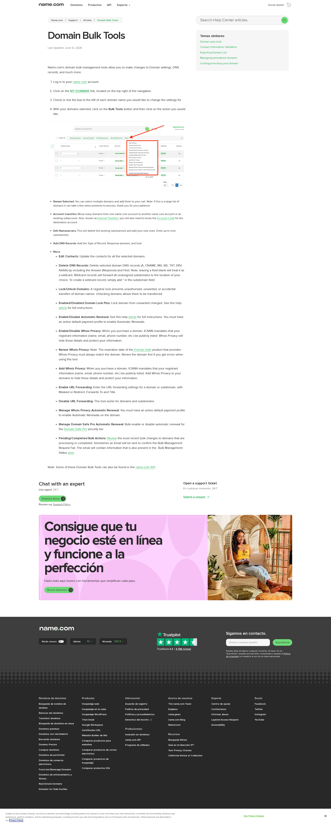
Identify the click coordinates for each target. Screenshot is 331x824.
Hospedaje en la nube (94, 709)
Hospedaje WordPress (94, 714)
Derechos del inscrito (137, 719)
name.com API (145, 467)
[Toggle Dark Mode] (61, 641)
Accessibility (218, 724)
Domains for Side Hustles (53, 789)
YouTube (259, 719)
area (71, 453)
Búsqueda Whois (177, 739)
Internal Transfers (108, 218)
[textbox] (248, 642)
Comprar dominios (49, 749)
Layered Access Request (225, 719)
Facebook (260, 703)
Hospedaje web (90, 703)
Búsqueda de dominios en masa (56, 723)
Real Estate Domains (50, 783)
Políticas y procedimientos (139, 714)
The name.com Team (179, 703)
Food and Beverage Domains (55, 769)
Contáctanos (218, 709)
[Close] (325, 816)
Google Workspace (92, 724)
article (63, 308)
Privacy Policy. (16, 820)
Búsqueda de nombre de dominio (52, 705)
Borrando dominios (49, 739)
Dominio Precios (48, 744)
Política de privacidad (137, 709)
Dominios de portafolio (52, 755)
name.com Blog (176, 719)
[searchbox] (238, 20)
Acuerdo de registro (136, 703)
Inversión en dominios (137, 734)
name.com (80, 82)
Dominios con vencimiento (53, 734)
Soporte (123, 4)
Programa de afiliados (137, 745)
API (109, 4)
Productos (95, 4)
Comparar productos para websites (96, 742)
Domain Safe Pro (75, 429)
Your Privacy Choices (180, 750)
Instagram (260, 714)
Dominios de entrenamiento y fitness (55, 776)
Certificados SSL (91, 730)
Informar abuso (220, 714)
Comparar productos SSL (96, 768)
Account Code (165, 218)
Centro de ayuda (220, 703)
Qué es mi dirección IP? (181, 745)
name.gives (174, 714)
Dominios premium (49, 728)
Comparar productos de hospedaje (95, 761)
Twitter (259, 709)
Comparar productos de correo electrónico (99, 751)
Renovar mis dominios (51, 713)
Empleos (173, 709)
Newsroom (174, 724)
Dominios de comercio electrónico (51, 762)
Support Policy (62, 504)
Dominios (77, 4)
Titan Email (88, 719)
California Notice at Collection (185, 755)
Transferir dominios (49, 718)
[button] (83, 641)
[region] (165, 816)
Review (112, 438)
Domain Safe (142, 350)
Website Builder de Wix (94, 735)
